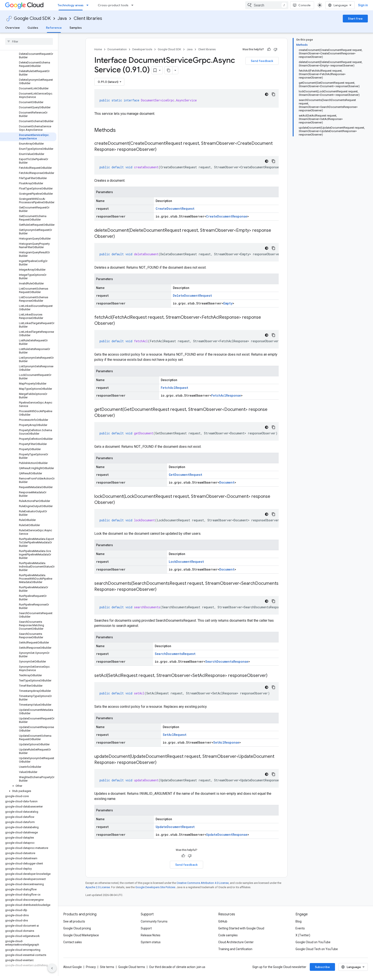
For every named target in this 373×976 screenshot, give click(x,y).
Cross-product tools (113, 5)
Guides (32, 28)
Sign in (363, 5)
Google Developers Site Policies (155, 887)
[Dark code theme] (266, 94)
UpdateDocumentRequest (175, 827)
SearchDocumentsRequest (175, 654)
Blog (299, 921)
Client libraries (88, 18)
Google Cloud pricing (77, 928)
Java (62, 18)
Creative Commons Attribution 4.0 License (203, 883)
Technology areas (71, 5)
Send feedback (262, 61)
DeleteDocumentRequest (192, 295)
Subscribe (322, 967)
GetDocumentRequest (185, 475)
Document (226, 482)
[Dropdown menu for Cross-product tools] (133, 5)
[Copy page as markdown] (168, 70)
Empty (227, 303)
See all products (74, 921)
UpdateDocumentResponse (226, 835)
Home (98, 49)
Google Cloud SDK (32, 18)
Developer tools (142, 49)
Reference (54, 28)
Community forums (154, 921)
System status (151, 942)
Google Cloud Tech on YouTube (317, 949)
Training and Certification (235, 949)
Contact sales (72, 942)
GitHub (222, 921)
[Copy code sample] (273, 94)
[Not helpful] (275, 49)
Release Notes (150, 935)
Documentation (117, 49)
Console (304, 5)
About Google (72, 967)
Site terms (107, 967)
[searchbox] (29, 41)
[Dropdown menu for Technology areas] (89, 5)
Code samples (228, 935)
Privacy (91, 967)
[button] (28, 785)
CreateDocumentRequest (175, 209)
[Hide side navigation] (52, 968)
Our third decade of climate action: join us (177, 967)
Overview (12, 28)
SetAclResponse (226, 742)
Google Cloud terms (131, 967)
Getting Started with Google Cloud (241, 928)
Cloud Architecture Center (236, 942)
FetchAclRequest (174, 388)
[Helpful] (269, 49)
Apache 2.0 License (97, 887)
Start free (355, 18)
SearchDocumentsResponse (226, 661)
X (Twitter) (303, 935)
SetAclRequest (174, 735)
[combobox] (266, 5)
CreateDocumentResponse (226, 216)
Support (146, 928)
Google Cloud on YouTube (313, 942)
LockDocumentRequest (186, 562)
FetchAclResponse (226, 395)
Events (300, 928)
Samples (76, 28)
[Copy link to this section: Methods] (121, 130)
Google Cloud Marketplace (81, 935)
